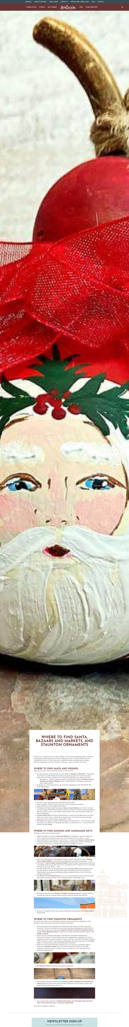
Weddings (28, 1)
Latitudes (64, 930)
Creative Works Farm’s (44, 815)
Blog (93, 1)
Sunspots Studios (50, 946)
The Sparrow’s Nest (43, 966)
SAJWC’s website (42, 933)
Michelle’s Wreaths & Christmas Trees (67, 893)
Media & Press (53, 1)
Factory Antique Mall (66, 1003)
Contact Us (64, 1)
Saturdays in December (77, 774)
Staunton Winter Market (86, 840)
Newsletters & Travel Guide (80, 1)
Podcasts (101, 1)
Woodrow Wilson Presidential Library (80, 930)
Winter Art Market (63, 836)
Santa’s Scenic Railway (71, 808)
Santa (50, 824)
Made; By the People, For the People (69, 1001)
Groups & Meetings (40, 1)
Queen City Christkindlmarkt (49, 876)
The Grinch (40, 821)
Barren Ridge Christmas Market (57, 863)
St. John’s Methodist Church (49, 932)
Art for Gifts (74, 868)
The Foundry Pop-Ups (48, 1003)
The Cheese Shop (86, 911)
